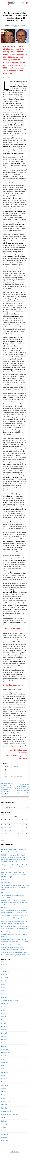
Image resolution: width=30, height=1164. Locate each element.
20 (14, 830)
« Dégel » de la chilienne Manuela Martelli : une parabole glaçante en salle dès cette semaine (14, 867)
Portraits (4, 1108)
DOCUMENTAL (24, 1156)
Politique (4, 1105)
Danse (3, 1013)
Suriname (4, 1121)
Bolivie (18, 10)
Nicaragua (4, 1085)
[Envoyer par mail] (15, 776)
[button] (23, 3)
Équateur (4, 1046)
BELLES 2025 (8, 1158)
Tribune (3, 1131)
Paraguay (4, 1095)
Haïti (2, 1066)
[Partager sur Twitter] (12, 776)
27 (14, 833)
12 (10, 827)
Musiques (4, 1082)
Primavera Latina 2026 (18, 1158)
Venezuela (4, 1140)
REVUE (9, 1156)
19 (10, 830)
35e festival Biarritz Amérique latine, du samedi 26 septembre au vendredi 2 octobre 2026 (13, 895)
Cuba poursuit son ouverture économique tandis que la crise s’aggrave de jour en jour (15, 954)
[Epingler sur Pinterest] (18, 776)
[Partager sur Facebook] (9, 776)
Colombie (4, 997)
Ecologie (3, 1023)
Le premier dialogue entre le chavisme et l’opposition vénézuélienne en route (14, 922)
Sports (3, 1118)
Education (4, 1030)
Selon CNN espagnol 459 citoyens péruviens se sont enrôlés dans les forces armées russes (15, 887)
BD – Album (4, 978)
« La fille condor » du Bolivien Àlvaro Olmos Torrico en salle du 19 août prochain (14, 917)
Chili (2, 991)
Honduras (4, 1072)
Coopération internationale (9, 1000)
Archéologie (5, 971)
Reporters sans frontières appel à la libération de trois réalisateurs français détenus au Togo (13, 874)
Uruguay (4, 1137)
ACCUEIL (4, 1156)
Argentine (4, 974)
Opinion (3, 1088)
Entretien (4, 1043)
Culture (3, 1010)
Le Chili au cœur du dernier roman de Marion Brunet (13, 881)
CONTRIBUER (11, 1159)
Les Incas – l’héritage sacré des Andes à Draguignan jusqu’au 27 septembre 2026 (14, 911)
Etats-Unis (4, 1049)
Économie (4, 1026)
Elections (4, 1036)
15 (22, 827)
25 (5, 833)
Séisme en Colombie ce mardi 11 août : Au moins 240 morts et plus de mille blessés (14, 928)
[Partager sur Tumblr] (24, 776)
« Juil (2, 840)
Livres (3, 1075)
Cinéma (3, 994)
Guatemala (4, 1062)
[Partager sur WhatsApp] (6, 776)
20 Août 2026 (19, 1159)
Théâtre (3, 1127)
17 (2, 830)
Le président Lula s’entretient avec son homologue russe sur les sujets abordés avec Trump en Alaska (22, 788)
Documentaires (6, 1020)
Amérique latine (6, 968)
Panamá (3, 1092)
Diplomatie (4, 1017)
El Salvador (4, 1033)
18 (5, 830)
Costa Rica (4, 1004)
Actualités (13, 10)
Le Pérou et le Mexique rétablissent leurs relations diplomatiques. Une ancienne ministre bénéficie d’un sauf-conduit (14, 947)
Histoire (3, 1069)
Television (4, 1124)
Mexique (4, 1079)
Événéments (5, 1052)
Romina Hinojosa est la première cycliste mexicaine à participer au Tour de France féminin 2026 (14, 934)
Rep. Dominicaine (6, 1111)
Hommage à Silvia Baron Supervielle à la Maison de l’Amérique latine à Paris (13, 851)
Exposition (4, 1056)
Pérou (3, 1098)
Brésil (3, 987)
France (3, 1059)
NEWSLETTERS (15, 1156)
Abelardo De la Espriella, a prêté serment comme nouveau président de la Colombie (14, 941)
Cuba (2, 1007)
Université (4, 1134)
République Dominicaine (9, 1114)
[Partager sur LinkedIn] (21, 776)
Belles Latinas (5, 981)
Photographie (5, 1101)
